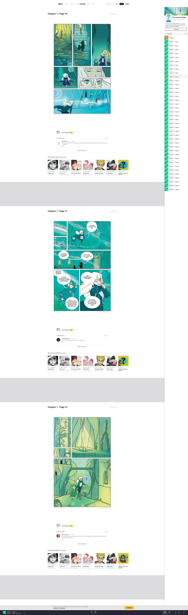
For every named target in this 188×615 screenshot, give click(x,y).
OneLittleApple (65, 132)
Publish (127, 3)
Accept (129, 607)
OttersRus (64, 141)
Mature (89, 3)
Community (83, 3)
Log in (121, 3)
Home (66, 3)
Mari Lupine (65, 534)
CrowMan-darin (65, 338)
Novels (76, 3)
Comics (71, 3)
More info (56, 608)
